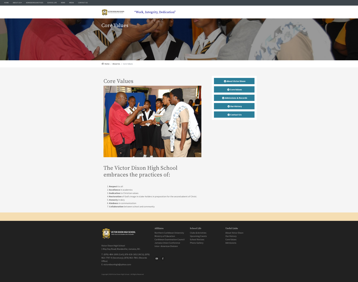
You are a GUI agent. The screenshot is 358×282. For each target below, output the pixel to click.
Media (71, 3)
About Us (17, 3)
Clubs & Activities (198, 232)
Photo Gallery (196, 242)
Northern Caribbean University (169, 232)
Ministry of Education (165, 236)
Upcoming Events (198, 236)
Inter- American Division (166, 246)
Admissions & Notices (34, 3)
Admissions (230, 242)
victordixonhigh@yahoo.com (117, 264)
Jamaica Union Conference (167, 242)
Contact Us (83, 3)
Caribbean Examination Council (170, 239)
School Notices (197, 239)
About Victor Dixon (234, 232)
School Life (52, 3)
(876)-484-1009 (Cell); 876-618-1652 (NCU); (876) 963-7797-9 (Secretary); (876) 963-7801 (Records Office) (125, 257)
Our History (230, 236)
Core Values (230, 239)
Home (6, 3)
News (63, 3)
